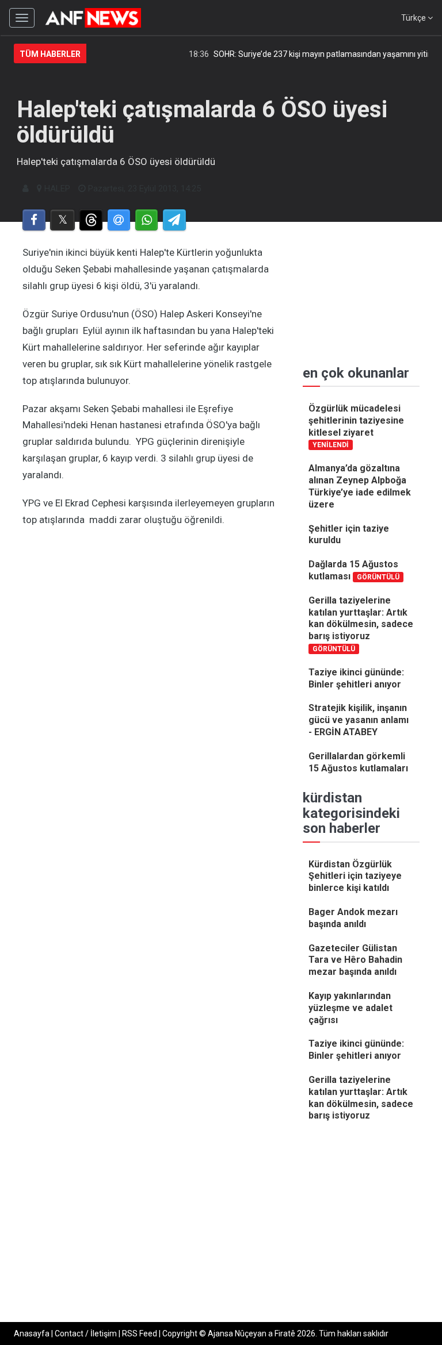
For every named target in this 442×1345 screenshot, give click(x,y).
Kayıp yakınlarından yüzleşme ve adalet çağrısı (350, 1007)
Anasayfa (31, 1333)
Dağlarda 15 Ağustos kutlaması (353, 570)
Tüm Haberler (50, 54)
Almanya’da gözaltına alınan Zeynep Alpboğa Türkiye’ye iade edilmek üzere (359, 486)
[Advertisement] (151, 648)
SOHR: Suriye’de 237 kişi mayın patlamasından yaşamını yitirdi (316, 54)
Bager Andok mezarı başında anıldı (353, 917)
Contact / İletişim (86, 1333)
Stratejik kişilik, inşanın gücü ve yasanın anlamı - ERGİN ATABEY (358, 719)
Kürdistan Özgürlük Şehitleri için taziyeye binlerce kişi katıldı (355, 876)
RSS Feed (139, 1333)
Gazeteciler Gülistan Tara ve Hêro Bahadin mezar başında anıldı (355, 960)
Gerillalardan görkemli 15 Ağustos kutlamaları (358, 762)
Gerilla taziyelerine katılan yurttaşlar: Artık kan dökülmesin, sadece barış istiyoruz (360, 624)
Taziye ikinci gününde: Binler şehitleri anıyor (356, 678)
